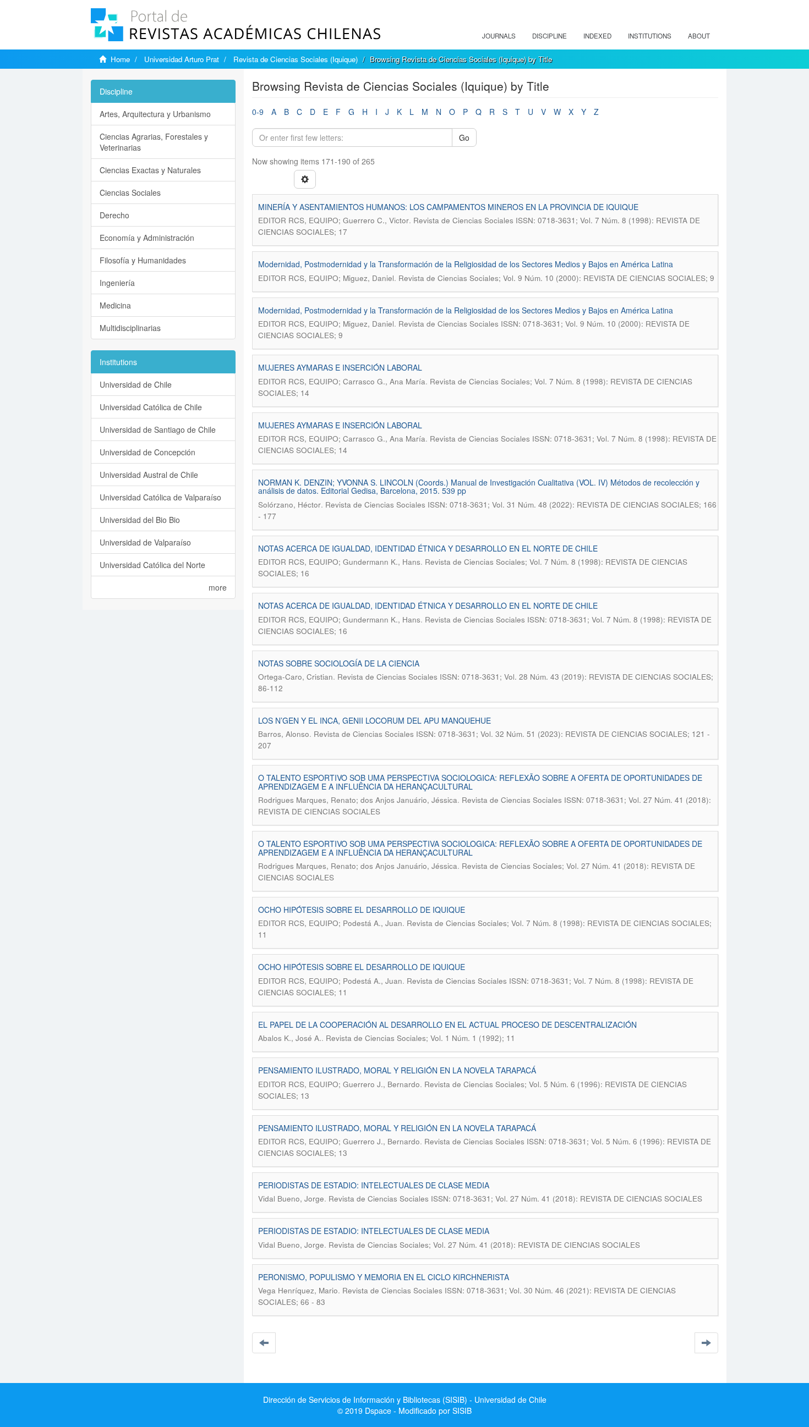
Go (464, 137)
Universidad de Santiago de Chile (158, 429)
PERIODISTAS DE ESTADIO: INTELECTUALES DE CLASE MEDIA (373, 1185)
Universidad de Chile (136, 384)
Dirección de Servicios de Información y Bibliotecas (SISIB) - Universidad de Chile (404, 1399)
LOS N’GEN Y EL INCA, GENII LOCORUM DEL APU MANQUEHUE (374, 720)
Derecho (114, 215)
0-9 (258, 111)
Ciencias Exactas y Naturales (150, 169)
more (218, 587)
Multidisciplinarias (130, 327)
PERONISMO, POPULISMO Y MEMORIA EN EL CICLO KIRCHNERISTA (383, 1276)
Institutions (649, 35)
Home (120, 59)
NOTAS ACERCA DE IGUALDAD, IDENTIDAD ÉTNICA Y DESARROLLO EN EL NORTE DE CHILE (428, 548)
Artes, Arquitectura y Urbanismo (155, 113)
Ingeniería (117, 282)
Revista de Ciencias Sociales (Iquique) (295, 59)
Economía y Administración (147, 237)
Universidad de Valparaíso (145, 542)
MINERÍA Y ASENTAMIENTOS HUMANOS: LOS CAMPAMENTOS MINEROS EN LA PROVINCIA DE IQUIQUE (448, 206)
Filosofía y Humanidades (143, 260)
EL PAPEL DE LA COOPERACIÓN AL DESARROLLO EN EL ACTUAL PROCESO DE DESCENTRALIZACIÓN (447, 1024)
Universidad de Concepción (147, 452)
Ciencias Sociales (130, 192)
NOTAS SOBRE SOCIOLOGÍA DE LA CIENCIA (338, 663)
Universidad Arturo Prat (181, 59)
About (699, 35)
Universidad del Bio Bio (140, 519)
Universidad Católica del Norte (152, 564)
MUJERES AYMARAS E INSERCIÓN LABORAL (340, 367)
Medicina (115, 305)
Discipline (549, 35)
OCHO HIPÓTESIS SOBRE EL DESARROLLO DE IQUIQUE (361, 909)
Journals (499, 35)
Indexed (597, 35)
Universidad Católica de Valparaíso (160, 497)
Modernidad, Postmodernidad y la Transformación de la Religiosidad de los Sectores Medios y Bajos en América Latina (465, 263)
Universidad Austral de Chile (149, 474)
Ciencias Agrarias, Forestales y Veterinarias (154, 142)
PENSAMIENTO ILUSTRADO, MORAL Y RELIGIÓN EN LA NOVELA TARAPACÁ (397, 1070)
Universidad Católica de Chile (151, 406)
